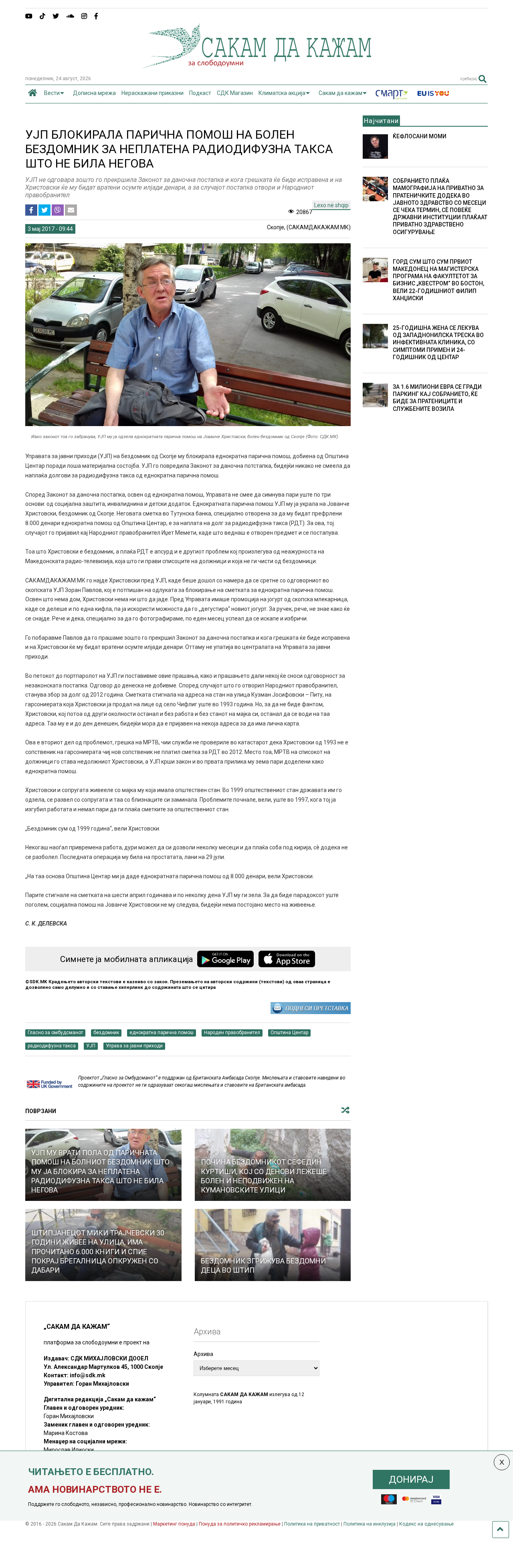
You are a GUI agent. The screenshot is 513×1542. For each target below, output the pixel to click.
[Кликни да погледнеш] (273, 1245)
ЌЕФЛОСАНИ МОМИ (419, 136)
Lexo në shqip (331, 205)
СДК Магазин (235, 93)
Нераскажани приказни (152, 93)
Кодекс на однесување (426, 1524)
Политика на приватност (312, 1524)
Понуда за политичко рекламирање (240, 1524)
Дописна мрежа (94, 93)
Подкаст (200, 93)
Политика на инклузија (369, 1524)
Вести (52, 93)
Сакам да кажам (340, 93)
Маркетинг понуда (174, 1524)
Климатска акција (282, 93)
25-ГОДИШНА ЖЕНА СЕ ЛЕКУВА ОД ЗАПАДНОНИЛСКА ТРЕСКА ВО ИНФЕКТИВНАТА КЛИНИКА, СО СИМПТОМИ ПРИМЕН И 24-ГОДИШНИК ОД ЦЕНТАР (438, 342)
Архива (203, 1354)
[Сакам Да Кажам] (256, 66)
